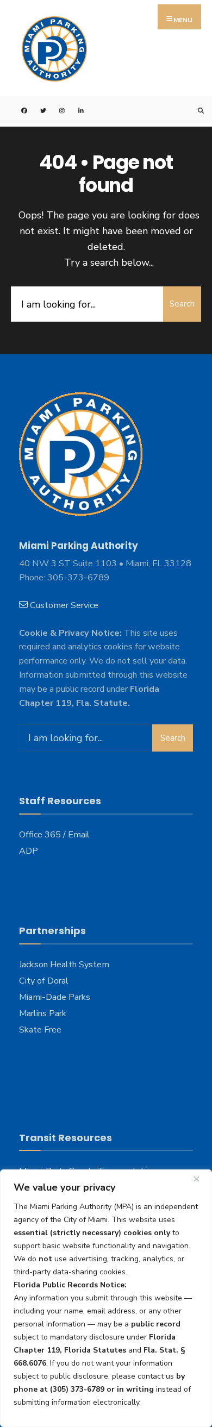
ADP (28, 851)
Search (182, 303)
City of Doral (43, 981)
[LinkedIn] (74, 109)
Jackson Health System (64, 965)
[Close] (200, 1178)
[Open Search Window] (194, 109)
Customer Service (64, 605)
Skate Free (40, 1030)
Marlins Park (42, 1013)
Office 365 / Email (54, 835)
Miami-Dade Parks (54, 997)
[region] (106, 1298)
